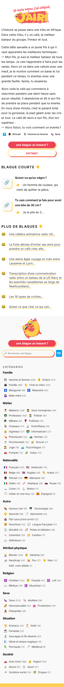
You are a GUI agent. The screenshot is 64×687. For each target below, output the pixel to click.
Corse (12, 488)
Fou (34, 560)
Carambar (14, 535)
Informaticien (38, 431)
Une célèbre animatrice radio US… (32, 234)
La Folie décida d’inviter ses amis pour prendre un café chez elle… (34, 246)
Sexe (55, 134)
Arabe (50, 472)
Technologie (41, 508)
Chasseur (14, 426)
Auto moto (15, 661)
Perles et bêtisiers (40, 529)
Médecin (14, 410)
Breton (30, 488)
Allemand (34, 477)
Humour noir (15, 508)
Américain (36, 467)
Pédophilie (15, 610)
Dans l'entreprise (41, 410)
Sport (30, 666)
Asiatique (32, 483)
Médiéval (36, 646)
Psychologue (33, 447)
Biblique (13, 585)
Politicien (34, 420)
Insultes (36, 535)
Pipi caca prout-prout (21, 519)
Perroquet (14, 646)
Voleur (33, 452)
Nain (50, 560)
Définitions (14, 540)
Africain (14, 134)
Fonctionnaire (16, 441)
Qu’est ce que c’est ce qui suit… (30, 306)
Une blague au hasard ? (32, 145)
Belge (12, 472)
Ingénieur (14, 431)
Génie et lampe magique (22, 641)
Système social (17, 672)
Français (14, 467)
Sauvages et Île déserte (22, 636)
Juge (11, 447)
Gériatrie (34, 554)
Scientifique (37, 426)
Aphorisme (36, 513)
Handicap (14, 560)
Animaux (14, 625)
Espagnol (45, 493)
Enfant (46, 379)
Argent (37, 661)
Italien (12, 483)
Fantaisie (14, 630)
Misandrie (37, 390)
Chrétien (14, 580)
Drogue (42, 672)
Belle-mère (15, 395)
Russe (53, 483)
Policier (38, 415)
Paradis (35, 580)
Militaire (13, 420)
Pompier (13, 452)
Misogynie (14, 390)
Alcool (12, 666)
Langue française (42, 524)
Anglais (31, 472)
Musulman (34, 585)
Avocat (39, 441)
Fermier (38, 436)
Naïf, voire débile (20, 565)
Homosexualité (17, 605)
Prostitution (44, 605)
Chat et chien (37, 384)
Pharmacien (15, 436)
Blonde (13, 554)
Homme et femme (36, 134)
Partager (32, 153)
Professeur (15, 415)
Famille (13, 384)
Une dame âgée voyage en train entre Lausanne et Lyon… (34, 261)
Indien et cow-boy (19, 493)
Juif (54, 580)
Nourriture (14, 524)
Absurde (13, 513)
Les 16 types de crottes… (26, 296)
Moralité (13, 529)
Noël (33, 625)
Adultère (32, 600)
